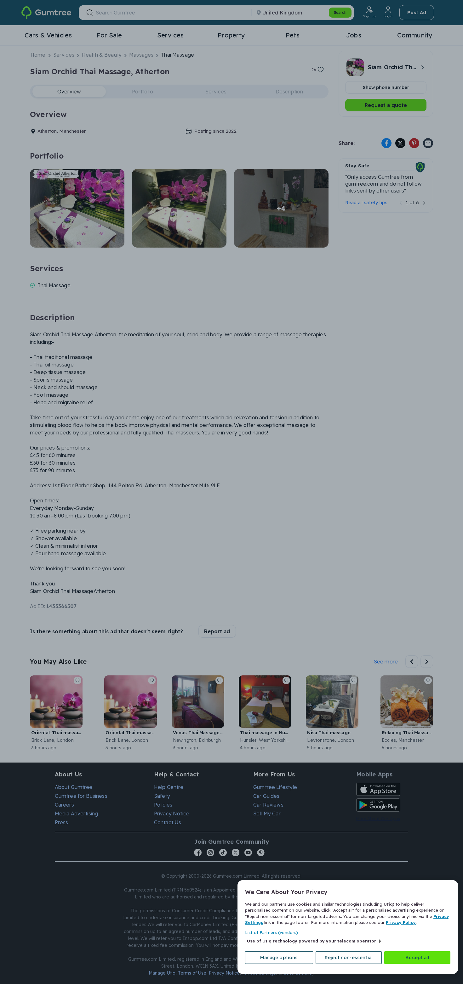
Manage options (279, 957)
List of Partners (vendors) (271, 932)
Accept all (417, 957)
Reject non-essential (349, 957)
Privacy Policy (401, 922)
